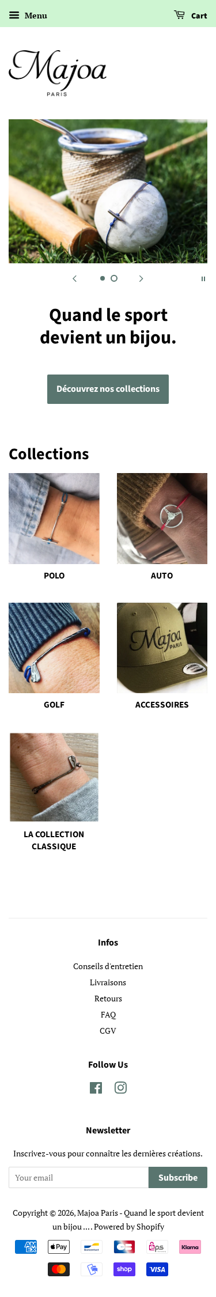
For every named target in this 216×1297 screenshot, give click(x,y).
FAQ (108, 1014)
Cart (198, 16)
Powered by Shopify (129, 1226)
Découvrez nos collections (108, 389)
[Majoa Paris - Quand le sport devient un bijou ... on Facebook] (96, 1089)
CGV (108, 1030)
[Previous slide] (75, 277)
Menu (34, 15)
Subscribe (178, 1177)
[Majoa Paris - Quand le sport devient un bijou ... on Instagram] (120, 1089)
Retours (108, 998)
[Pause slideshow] (203, 277)
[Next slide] (141, 277)
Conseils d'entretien (108, 966)
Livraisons (108, 982)
